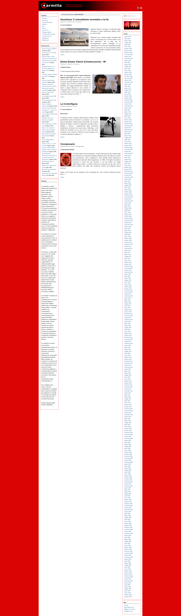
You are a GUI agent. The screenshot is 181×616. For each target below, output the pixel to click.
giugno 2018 (127, 230)
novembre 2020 (128, 173)
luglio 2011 (127, 395)
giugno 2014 (127, 325)
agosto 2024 (127, 84)
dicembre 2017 (128, 242)
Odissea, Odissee (47, 92)
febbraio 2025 (128, 72)
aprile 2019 (127, 211)
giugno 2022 (127, 135)
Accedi (126, 605)
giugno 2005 (127, 539)
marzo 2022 (127, 141)
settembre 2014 (128, 319)
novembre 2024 (128, 78)
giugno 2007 (127, 492)
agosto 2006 (127, 511)
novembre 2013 (128, 339)
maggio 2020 (127, 185)
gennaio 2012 (128, 383)
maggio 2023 (127, 114)
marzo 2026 (127, 46)
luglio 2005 (127, 537)
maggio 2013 (127, 351)
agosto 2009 (127, 440)
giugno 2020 (127, 183)
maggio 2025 (127, 66)
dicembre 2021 (128, 147)
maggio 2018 (127, 232)
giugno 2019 (127, 207)
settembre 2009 (128, 438)
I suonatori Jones (46, 36)
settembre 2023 (128, 106)
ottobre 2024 (127, 80)
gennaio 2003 (128, 596)
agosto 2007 (127, 488)
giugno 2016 (127, 278)
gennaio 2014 (128, 335)
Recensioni (79, 22)
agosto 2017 (127, 250)
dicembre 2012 (128, 361)
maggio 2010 (127, 422)
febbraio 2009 (128, 452)
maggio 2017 (127, 256)
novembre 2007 (128, 482)
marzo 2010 (127, 426)
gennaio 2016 (128, 288)
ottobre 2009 (127, 436)
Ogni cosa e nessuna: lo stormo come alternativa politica (48, 129)
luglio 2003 (127, 585)
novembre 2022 (128, 125)
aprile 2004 (127, 567)
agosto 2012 (127, 369)
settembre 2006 (128, 509)
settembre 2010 (128, 414)
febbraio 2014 (128, 333)
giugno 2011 (127, 397)
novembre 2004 (128, 553)
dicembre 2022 (128, 123)
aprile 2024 (127, 92)
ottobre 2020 (127, 175)
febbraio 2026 (128, 48)
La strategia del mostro (48, 96)
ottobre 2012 (127, 365)
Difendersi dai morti (47, 161)
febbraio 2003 (128, 594)
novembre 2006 (128, 505)
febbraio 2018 (128, 238)
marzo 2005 (127, 545)
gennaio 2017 (128, 264)
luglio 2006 (127, 513)
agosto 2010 (127, 416)
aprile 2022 (127, 139)
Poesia (44, 28)
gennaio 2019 (128, 216)
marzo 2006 (127, 521)
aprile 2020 (127, 187)
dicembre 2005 (128, 527)
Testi (76, 106)
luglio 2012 (127, 371)
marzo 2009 (127, 450)
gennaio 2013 (128, 359)
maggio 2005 (127, 541)
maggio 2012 (127, 375)
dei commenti (129, 609)
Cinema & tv (77, 64)
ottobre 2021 (127, 151)
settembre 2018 (128, 224)
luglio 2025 (127, 62)
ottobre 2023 (127, 104)
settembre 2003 (128, 581)
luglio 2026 (127, 38)
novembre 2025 (128, 54)
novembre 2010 (128, 410)
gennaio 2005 (128, 549)
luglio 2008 (127, 466)
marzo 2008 (127, 474)
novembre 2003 (128, 577)
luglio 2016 (127, 276)
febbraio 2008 (128, 476)
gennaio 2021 (128, 169)
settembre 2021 (128, 153)
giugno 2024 (127, 88)
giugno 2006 (127, 515)
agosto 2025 (127, 60)
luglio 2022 (127, 133)
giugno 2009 (127, 444)
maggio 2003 (127, 589)
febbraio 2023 (128, 120)
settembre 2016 (128, 272)
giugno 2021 (127, 159)
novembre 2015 (128, 292)
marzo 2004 (127, 569)
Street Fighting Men (47, 139)
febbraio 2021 (128, 167)
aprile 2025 (127, 68)
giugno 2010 (127, 420)
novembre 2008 (128, 458)
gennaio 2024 (128, 98)
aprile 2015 (127, 306)
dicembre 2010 (128, 408)
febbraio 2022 (128, 143)
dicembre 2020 (128, 171)
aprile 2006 (127, 519)
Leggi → (62, 54)
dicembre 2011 (128, 385)
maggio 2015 (127, 304)
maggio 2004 (127, 565)
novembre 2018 (128, 220)
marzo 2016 (127, 284)
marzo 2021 (127, 165)
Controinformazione (47, 22)
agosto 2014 (127, 321)
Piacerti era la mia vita (48, 52)
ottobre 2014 (127, 317)
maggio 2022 (127, 137)
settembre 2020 (128, 177)
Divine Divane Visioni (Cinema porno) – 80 (83, 61)
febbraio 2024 (128, 96)
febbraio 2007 (128, 499)
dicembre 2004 (128, 551)
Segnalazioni (45, 38)
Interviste (44, 24)
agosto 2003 (127, 583)
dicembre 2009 (128, 432)
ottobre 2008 (127, 460)
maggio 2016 (127, 280)
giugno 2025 (127, 64)
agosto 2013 (127, 345)
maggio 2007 (127, 494)
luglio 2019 (127, 205)
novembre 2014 (128, 315)
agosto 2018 (127, 226)
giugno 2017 (127, 254)
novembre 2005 (128, 529)
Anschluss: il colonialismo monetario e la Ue (84, 19)
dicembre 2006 (128, 503)
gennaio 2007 (128, 501)
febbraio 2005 (128, 547)
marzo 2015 (127, 308)
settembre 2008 (128, 462)
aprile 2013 (127, 353)
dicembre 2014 (128, 313)
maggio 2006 (127, 517)
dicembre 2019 (128, 195)
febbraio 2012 (128, 381)
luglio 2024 (127, 86)
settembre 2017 (128, 248)
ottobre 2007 (127, 484)
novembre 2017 (128, 244)
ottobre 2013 (127, 341)
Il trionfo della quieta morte (49, 100)
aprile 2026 (127, 44)
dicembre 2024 (128, 76)
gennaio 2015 (128, 311)
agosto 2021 (127, 155)
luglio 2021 (127, 157)
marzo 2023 (127, 118)
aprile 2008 (127, 472)
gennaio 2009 (128, 454)
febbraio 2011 (128, 404)
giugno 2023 (127, 112)
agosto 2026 (127, 36)
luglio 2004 (127, 561)
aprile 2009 (127, 448)
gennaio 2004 (128, 573)
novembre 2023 (128, 102)
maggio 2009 (127, 446)
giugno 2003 (127, 587)
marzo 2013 (127, 355)
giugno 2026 (127, 40)
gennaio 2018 (128, 240)
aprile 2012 (127, 377)
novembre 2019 (128, 197)
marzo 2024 (127, 94)
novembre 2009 (128, 434)
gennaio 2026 (128, 50)
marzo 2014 (127, 331)
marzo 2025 (127, 70)
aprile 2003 (127, 590)
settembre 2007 (128, 486)
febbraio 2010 (128, 428)
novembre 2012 (128, 363)
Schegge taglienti (80, 146)
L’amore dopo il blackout (48, 114)
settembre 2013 (128, 343)
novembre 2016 (128, 268)
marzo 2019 (127, 213)
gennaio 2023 (128, 122)
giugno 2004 (127, 563)
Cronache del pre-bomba (48, 34)
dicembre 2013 (128, 337)
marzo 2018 (127, 236)
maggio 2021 (127, 161)
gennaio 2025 (128, 74)
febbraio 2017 (128, 262)
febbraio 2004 (128, 571)
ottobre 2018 (127, 222)
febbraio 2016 (128, 286)
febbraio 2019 (128, 215)
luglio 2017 (127, 252)
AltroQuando (45, 40)
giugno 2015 (127, 302)
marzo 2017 (127, 260)
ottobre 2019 (127, 199)
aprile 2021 (127, 163)
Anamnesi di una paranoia (49, 169)
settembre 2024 (128, 82)
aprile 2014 (127, 329)
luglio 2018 (127, 228)
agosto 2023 (127, 108)
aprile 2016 (127, 282)
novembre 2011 (128, 387)
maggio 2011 (127, 399)
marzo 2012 (127, 379)
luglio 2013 (127, 347)
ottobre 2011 (127, 389)
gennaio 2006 (128, 525)
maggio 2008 (127, 470)
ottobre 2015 (127, 294)
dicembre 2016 (128, 266)
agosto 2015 (127, 298)
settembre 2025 (128, 58)
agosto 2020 (127, 179)
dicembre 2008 (128, 456)
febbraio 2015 (128, 309)
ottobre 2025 (127, 56)
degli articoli (129, 607)
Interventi (44, 18)
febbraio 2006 (128, 523)
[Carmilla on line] (90, 5)
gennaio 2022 (128, 145)
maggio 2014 (127, 327)
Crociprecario (67, 144)
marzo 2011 (127, 403)
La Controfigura (68, 104)
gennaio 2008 (128, 478)
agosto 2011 (127, 393)
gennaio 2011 (128, 406)
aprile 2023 (127, 116)
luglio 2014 (127, 323)
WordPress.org (128, 611)
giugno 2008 (127, 468)
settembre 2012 (128, 367)
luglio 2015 (127, 300)
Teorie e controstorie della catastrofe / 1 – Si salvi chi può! (49, 110)
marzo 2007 (127, 497)
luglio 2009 (127, 442)
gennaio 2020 (128, 193)
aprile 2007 (127, 496)
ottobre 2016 (127, 270)
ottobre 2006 (127, 507)
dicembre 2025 (128, 52)
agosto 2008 (127, 464)
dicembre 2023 (128, 100)
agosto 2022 (127, 131)
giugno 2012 (127, 373)
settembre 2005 (128, 533)
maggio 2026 (127, 42)
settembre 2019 (128, 201)
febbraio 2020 (128, 191)
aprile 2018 (127, 234)
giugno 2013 (127, 349)
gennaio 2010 (128, 430)
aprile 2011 (127, 401)
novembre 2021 (128, 149)
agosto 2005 (127, 535)
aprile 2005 (127, 543)
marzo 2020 (127, 189)
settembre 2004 (128, 557)
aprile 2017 (127, 258)
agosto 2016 (127, 274)
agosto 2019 (127, 203)
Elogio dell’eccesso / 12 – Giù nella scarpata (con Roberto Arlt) (49, 68)
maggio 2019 (127, 209)
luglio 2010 (127, 418)
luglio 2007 (127, 490)
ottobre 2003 (127, 579)
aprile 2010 (127, 424)
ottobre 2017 (127, 246)
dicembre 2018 (128, 218)
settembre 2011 (128, 391)
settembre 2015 (128, 296)
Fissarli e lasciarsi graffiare (49, 48)
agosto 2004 (127, 559)
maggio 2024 (127, 90)
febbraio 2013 (128, 357)
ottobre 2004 (127, 555)
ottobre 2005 (127, 531)
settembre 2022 (128, 129)
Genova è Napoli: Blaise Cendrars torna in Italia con (49, 149)
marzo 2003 (127, 592)
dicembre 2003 (128, 575)
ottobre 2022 (127, 127)
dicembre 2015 (128, 290)
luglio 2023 (127, 110)
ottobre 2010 (127, 412)
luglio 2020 (127, 181)
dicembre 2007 (128, 480)
